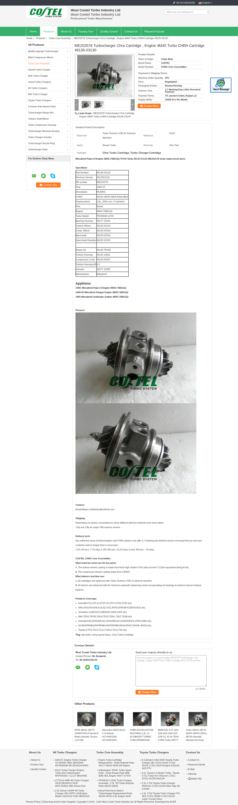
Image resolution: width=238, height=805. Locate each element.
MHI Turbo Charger (38, 94)
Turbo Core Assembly (60, 38)
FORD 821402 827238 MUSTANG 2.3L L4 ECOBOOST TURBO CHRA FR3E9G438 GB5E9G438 (141, 737)
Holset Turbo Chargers (39, 82)
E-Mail (191, 769)
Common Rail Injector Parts (42, 106)
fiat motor (86, 635)
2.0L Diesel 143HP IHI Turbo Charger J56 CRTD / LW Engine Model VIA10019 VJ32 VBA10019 (72, 793)
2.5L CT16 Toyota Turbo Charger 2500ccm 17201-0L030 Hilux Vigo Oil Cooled (161, 786)
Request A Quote (154, 31)
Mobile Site (196, 778)
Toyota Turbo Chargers (39, 100)
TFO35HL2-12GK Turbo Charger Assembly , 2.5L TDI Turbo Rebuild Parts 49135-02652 (116, 783)
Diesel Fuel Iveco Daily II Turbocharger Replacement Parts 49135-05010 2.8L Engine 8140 (115, 793)
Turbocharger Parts (38, 149)
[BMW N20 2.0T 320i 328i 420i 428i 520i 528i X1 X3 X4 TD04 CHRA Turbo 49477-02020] (170, 719)
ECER (173, 802)
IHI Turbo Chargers (37, 88)
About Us (66, 31)
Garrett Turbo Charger (39, 69)
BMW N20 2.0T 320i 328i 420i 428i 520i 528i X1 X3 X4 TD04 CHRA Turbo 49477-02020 (168, 737)
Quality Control (109, 31)
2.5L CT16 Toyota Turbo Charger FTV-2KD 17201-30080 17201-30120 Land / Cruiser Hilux (161, 796)
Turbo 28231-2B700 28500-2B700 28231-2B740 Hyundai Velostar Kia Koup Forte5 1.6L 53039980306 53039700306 (197, 740)
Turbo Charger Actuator (40, 137)
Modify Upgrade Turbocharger (43, 51)
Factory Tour (85, 31)
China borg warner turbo (54, 802)
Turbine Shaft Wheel (38, 119)
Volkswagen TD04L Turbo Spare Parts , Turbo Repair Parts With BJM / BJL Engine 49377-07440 (115, 773)
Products (49, 31)
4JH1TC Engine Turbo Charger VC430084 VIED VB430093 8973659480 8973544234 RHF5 (71, 763)
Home (33, 31)
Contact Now (151, 106)
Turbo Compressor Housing (42, 125)
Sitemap (192, 774)
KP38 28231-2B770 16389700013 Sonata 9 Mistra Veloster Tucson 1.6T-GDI (87, 735)
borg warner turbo (101, 635)
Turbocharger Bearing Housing (44, 131)
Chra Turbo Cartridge (123, 635)
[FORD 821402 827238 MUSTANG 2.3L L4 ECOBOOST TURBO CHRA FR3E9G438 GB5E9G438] (142, 719)
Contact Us (131, 31)
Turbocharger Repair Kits (41, 112)
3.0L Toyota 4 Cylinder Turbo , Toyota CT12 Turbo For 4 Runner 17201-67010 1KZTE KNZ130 (160, 776)
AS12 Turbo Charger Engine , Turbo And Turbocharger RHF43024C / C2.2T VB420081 (71, 773)
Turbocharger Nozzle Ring (41, 143)
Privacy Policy (33, 802)
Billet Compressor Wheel (40, 57)
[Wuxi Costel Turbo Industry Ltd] (46, 12)
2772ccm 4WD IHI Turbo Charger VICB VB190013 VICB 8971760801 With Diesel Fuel (72, 783)
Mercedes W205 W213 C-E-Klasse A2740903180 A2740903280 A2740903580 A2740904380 (113, 738)
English (206, 2)
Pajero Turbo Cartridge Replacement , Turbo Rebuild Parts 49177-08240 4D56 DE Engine (116, 763)
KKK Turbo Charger (38, 76)
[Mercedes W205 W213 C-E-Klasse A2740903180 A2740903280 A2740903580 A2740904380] (114, 719)
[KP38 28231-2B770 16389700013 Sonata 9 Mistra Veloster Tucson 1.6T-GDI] (87, 719)
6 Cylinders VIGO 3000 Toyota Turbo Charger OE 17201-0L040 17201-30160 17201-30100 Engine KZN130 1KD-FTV (160, 764)
